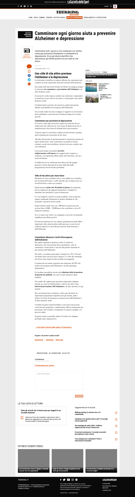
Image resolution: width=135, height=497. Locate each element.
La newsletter (106, 490)
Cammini (42, 17)
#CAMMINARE (55, 353)
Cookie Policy (64, 493)
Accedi (106, 6)
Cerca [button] (105, 72)
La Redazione (106, 483)
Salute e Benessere (74, 17)
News (36, 17)
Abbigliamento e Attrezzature (95, 17)
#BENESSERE (42, 353)
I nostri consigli (59, 17)
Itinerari (49, 17)
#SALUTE (66, 353)
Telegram (59, 339)
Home (31, 17)
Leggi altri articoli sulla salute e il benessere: (54, 327)
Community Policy (73, 493)
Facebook (49, 339)
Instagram (39, 339)
